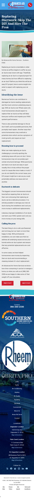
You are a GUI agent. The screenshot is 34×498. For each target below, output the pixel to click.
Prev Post (8, 283)
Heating (17, 392)
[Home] (16, 4)
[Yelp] (7, 469)
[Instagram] (19, 469)
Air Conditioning (17, 388)
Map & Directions (17, 435)
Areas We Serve (17, 414)
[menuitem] (4, 488)
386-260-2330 (17, 306)
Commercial (17, 407)
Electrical (17, 403)
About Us (17, 411)
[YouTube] (27, 469)
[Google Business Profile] (15, 469)
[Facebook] (11, 469)
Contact (17, 418)
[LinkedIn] (23, 469)
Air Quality (17, 396)
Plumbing (17, 400)
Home (17, 385)
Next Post (26, 283)
